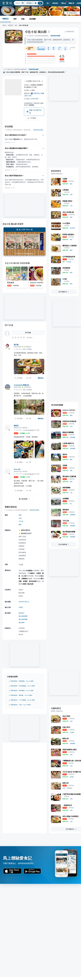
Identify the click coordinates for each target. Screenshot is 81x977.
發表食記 (55, 3)
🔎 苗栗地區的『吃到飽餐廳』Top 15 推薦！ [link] (22, 686)
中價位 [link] (21, 607)
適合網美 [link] (21, 622)
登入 (48, 3)
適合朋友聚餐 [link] (23, 619)
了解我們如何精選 (55, 35)
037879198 (34, 99)
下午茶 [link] (59, 48)
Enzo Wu (17, 469)
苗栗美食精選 (30, 48)
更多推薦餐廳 (62, 544)
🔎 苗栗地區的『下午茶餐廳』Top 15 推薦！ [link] (22, 700)
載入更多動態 (23, 499)
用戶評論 (9, 325)
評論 (22, 19)
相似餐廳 (32, 19)
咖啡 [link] (53, 48)
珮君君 (16, 425)
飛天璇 (16, 344)
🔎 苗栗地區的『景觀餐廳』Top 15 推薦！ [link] (22, 681)
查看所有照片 (73, 13)
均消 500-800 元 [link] (24, 601)
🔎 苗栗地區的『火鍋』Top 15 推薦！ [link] (20, 704)
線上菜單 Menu (24, 229)
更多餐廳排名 (62, 292)
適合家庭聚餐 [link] (23, 616)
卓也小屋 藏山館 (36, 31)
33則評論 (62, 61)
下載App (63, 3)
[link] (71, 184)
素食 (16, 25)
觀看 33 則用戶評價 (35, 111)
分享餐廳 (33, 118)
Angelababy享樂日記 (21, 385)
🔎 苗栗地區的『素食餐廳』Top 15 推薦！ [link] (22, 690)
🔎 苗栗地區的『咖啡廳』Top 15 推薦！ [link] (21, 695)
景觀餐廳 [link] (69, 788)
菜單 (15, 19)
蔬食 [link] (20, 515)
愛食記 (4, 25)
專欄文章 (71, 3)
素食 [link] (48, 48)
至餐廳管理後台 (29, 253)
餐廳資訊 (5, 19)
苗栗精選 (10, 25)
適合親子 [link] (21, 613)
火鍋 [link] (65, 48)
